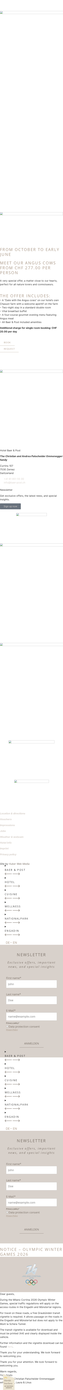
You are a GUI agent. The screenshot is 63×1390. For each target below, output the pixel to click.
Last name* (13, 994)
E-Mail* (11, 1010)
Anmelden (31, 1043)
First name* (13, 978)
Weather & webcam (12, 836)
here (10, 1346)
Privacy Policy (12, 1030)
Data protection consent (24, 1026)
